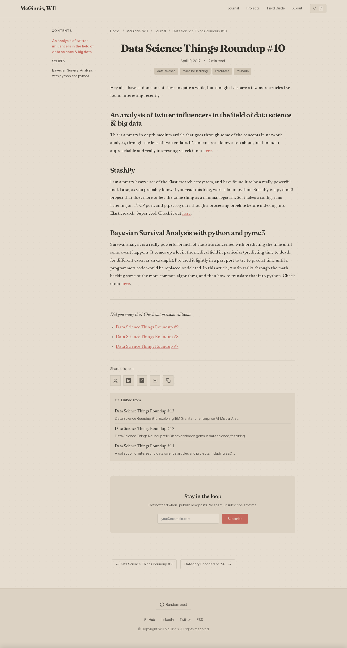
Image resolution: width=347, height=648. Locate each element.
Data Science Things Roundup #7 (147, 346)
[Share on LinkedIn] (128, 380)
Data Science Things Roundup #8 (147, 337)
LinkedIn (167, 620)
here (207, 151)
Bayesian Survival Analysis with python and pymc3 (72, 73)
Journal (233, 8)
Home (115, 31)
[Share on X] (115, 380)
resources (222, 71)
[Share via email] (155, 380)
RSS (200, 620)
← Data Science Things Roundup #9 (144, 564)
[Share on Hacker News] (142, 380)
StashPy (58, 61)
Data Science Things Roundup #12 (144, 429)
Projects (253, 8)
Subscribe (235, 519)
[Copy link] (168, 380)
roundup (243, 71)
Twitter (185, 620)
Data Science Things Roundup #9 (147, 327)
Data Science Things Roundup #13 (144, 412)
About (297, 8)
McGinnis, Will (38, 8)
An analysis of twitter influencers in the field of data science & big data (73, 46)
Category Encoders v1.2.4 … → (207, 564)
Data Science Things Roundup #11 (144, 447)
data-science (166, 71)
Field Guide (276, 8)
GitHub (149, 620)
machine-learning (195, 71)
